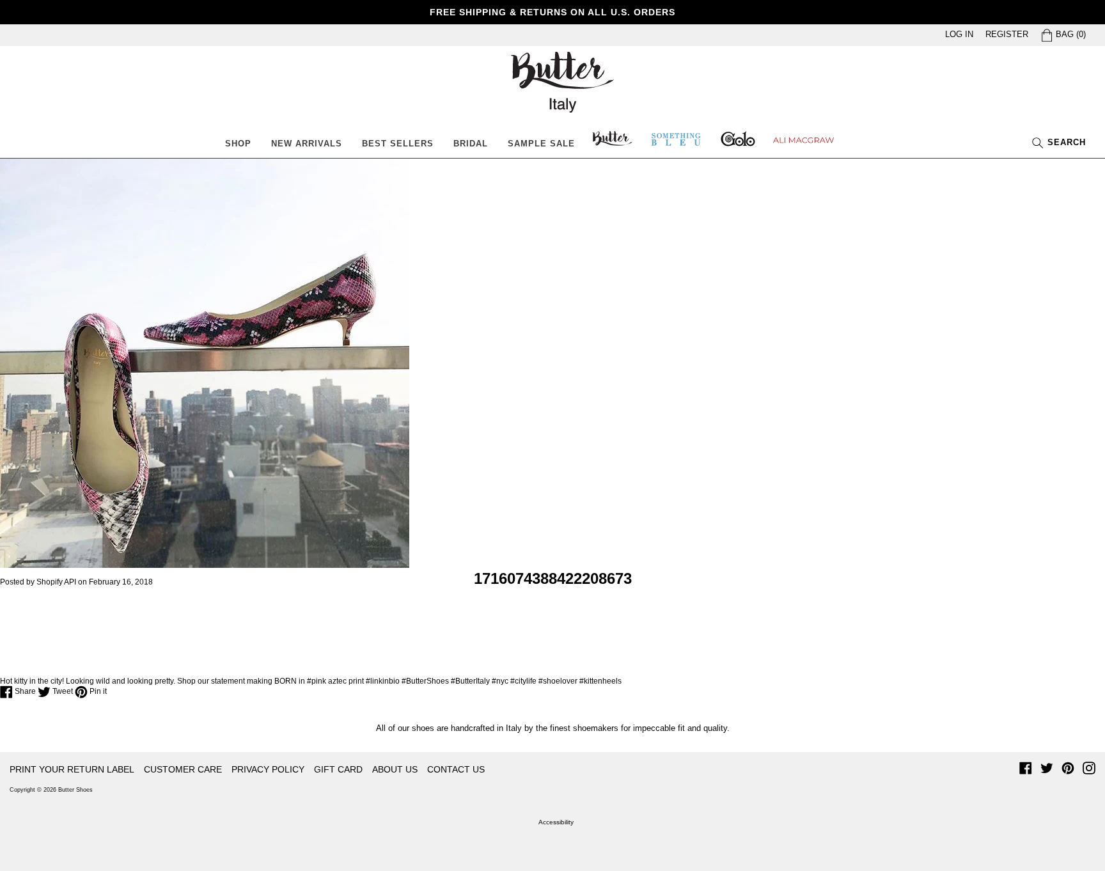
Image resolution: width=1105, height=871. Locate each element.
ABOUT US (395, 769)
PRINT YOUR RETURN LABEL (72, 769)
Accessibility (556, 822)
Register (1006, 34)
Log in (959, 34)
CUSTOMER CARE (183, 769)
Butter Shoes (75, 790)
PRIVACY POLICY (267, 769)
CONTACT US (456, 769)
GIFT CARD (338, 769)
